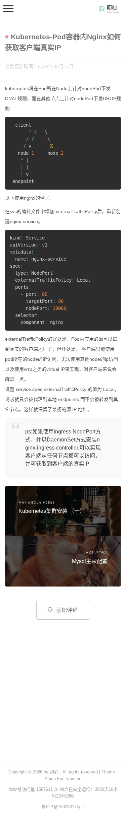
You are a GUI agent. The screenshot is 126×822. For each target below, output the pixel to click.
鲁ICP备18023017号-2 (63, 806)
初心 (54, 771)
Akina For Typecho (63, 778)
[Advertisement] (63, 694)
